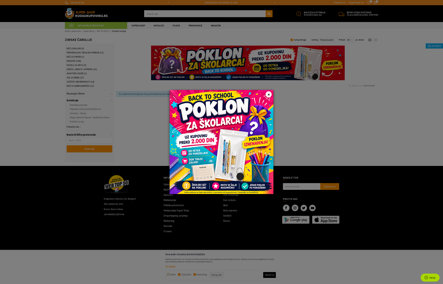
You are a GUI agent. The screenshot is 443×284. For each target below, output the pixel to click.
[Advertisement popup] (221, 141)
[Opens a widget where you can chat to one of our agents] (430, 278)
